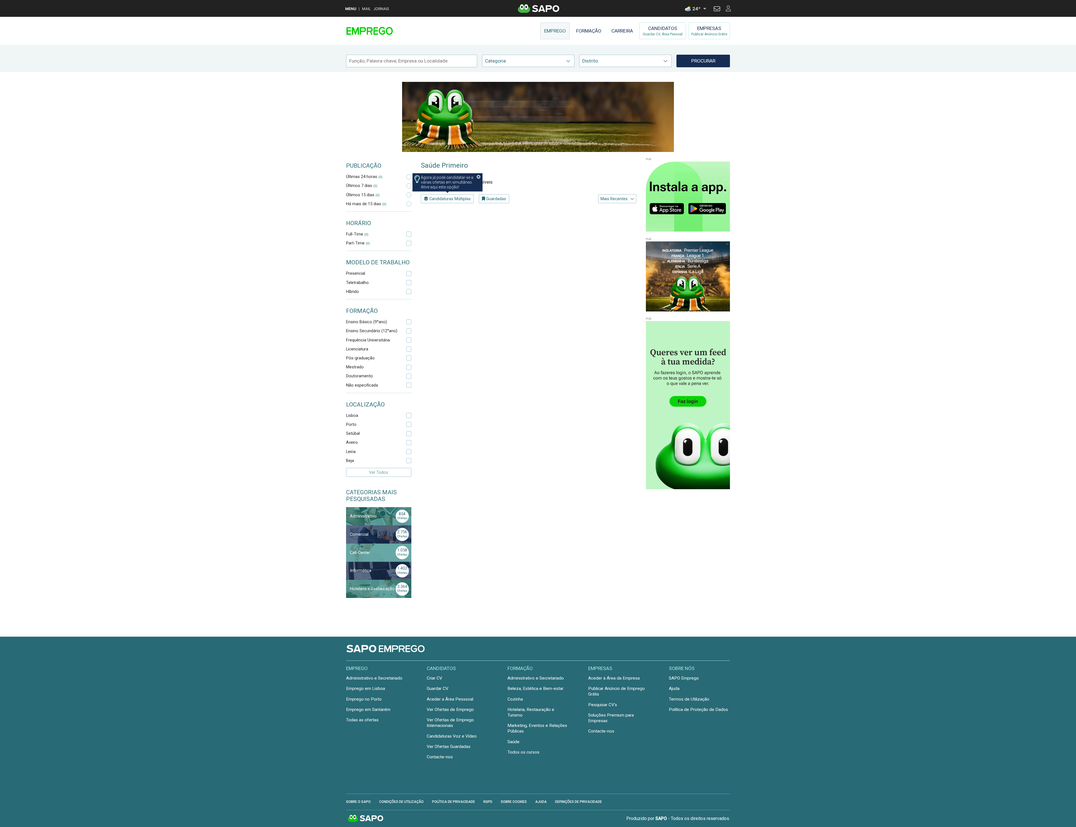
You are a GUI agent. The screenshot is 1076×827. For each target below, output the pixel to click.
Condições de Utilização (401, 802)
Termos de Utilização (689, 699)
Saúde (513, 741)
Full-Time (357, 234)
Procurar (703, 61)
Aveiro (352, 442)
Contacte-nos (440, 756)
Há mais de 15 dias (366, 203)
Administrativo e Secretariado (374, 678)
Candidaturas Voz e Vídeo (452, 736)
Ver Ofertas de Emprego (450, 709)
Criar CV (434, 678)
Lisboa (352, 415)
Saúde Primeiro (444, 165)
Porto (351, 424)
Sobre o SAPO (358, 802)
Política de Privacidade (453, 802)
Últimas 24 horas (364, 176)
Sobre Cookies (514, 802)
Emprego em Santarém (368, 709)
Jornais (381, 9)
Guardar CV (437, 688)
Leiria (351, 451)
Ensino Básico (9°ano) (366, 321)
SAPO (365, 818)
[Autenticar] (717, 9)
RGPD (487, 802)
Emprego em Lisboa (365, 688)
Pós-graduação (360, 358)
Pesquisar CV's (602, 704)
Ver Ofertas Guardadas (448, 746)
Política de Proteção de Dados (698, 709)
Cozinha (515, 699)
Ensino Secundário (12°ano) (371, 330)
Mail (366, 9)
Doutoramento (359, 375)
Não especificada (362, 385)
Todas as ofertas (362, 719)
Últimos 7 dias (361, 185)
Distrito (590, 61)
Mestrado (355, 366)
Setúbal (353, 433)
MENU (350, 9)
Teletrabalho (357, 282)
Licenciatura (357, 349)
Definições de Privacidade (578, 802)
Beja (350, 460)
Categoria (495, 61)
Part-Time (358, 243)
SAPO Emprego (684, 678)
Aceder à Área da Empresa (614, 678)
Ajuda (674, 688)
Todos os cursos (523, 752)
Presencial (355, 273)
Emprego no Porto (364, 699)
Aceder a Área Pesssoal (450, 699)
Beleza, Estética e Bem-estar (535, 688)
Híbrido (352, 291)
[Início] (386, 31)
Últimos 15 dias (363, 194)
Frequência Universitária (368, 340)
